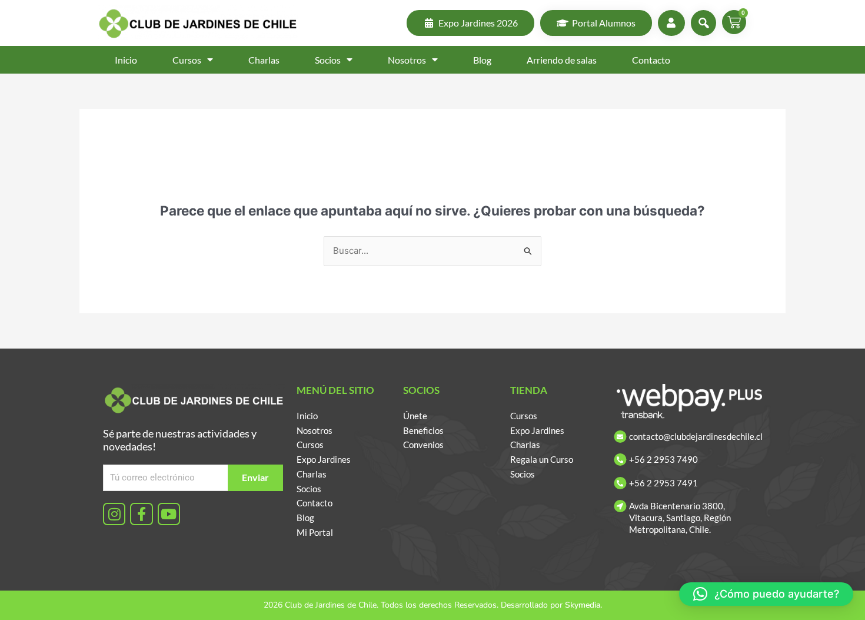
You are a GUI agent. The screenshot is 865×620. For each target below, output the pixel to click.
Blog (482, 59)
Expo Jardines (324, 459)
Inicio (126, 59)
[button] (766, 594)
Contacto (651, 59)
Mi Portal (315, 532)
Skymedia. (583, 605)
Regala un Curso (541, 459)
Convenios (423, 444)
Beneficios (423, 430)
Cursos (186, 59)
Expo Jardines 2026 (478, 22)
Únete (415, 415)
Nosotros (407, 59)
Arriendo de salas (562, 59)
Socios (328, 59)
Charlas (264, 59)
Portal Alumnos (604, 22)
